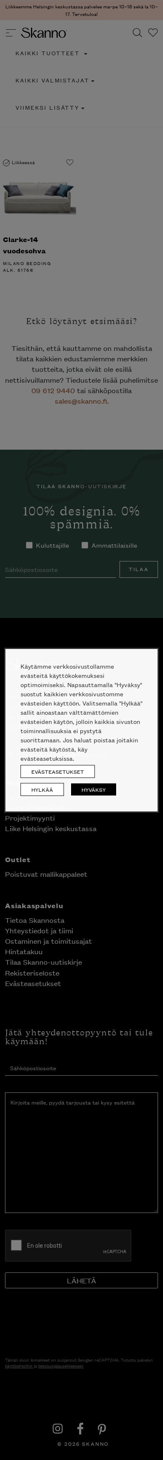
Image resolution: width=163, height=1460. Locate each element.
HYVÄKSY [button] (94, 789)
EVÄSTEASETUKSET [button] (57, 771)
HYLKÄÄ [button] (42, 789)
